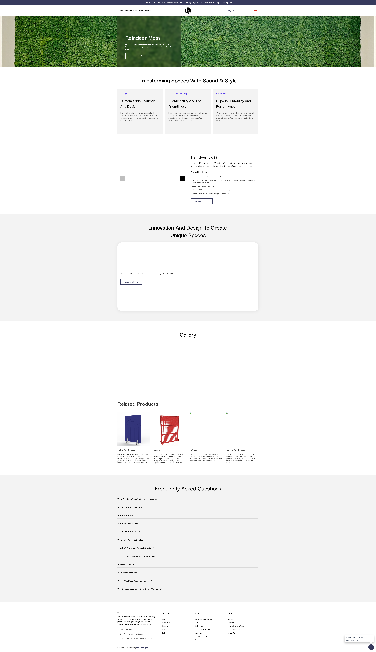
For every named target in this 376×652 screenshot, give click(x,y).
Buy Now (231, 10)
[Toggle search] (242, 10)
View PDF (170, 274)
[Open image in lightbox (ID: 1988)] (153, 178)
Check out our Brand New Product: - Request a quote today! (188, 3)
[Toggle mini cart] (251, 10)
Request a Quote (136, 55)
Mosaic (157, 449)
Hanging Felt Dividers (235, 449)
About (141, 10)
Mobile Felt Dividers (126, 449)
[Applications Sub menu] (136, 10)
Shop (121, 10)
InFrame (193, 449)
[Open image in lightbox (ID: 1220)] (134, 360)
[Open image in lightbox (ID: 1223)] (228, 360)
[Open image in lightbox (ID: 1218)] (323, 360)
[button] (122, 178)
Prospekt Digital (142, 648)
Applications (129, 10)
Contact (148, 10)
